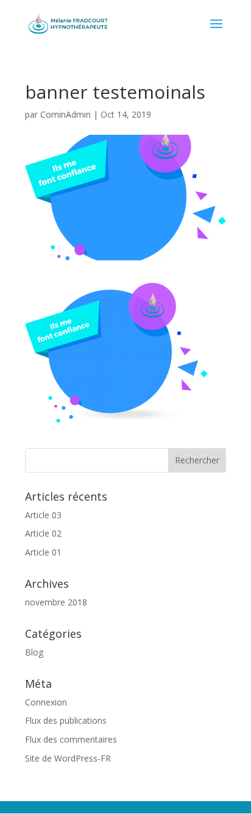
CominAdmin (65, 114)
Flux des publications (66, 720)
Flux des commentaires (71, 739)
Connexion (46, 702)
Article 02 (43, 533)
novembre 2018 (56, 602)
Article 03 (43, 515)
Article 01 (43, 552)
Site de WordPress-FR (68, 758)
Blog (34, 652)
